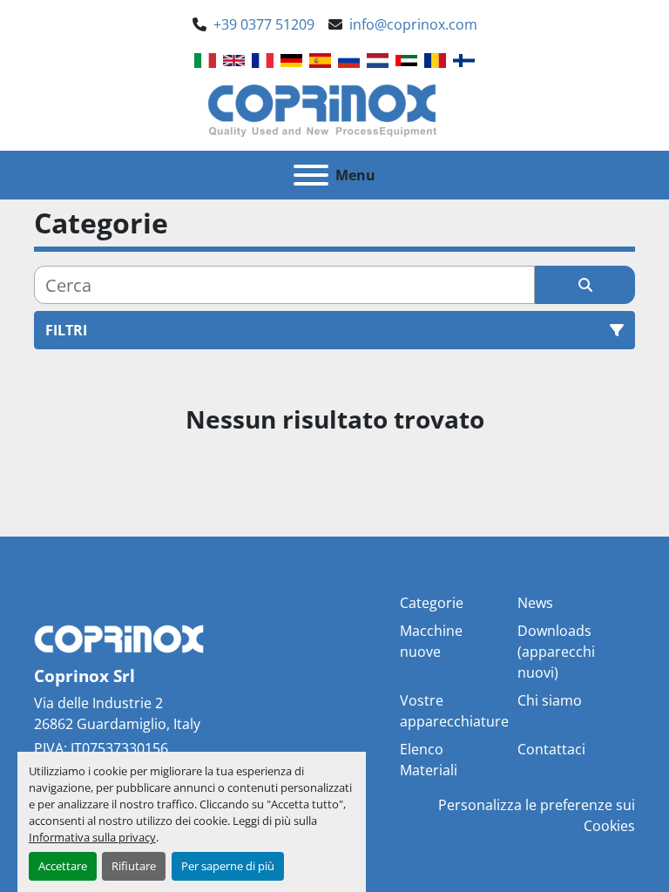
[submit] (585, 285)
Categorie (431, 602)
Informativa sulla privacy (92, 837)
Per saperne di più (227, 866)
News (535, 602)
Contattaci (551, 749)
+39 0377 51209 (263, 24)
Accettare (62, 866)
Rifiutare (134, 866)
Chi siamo (549, 700)
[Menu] (311, 175)
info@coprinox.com (413, 24)
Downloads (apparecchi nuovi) (556, 651)
